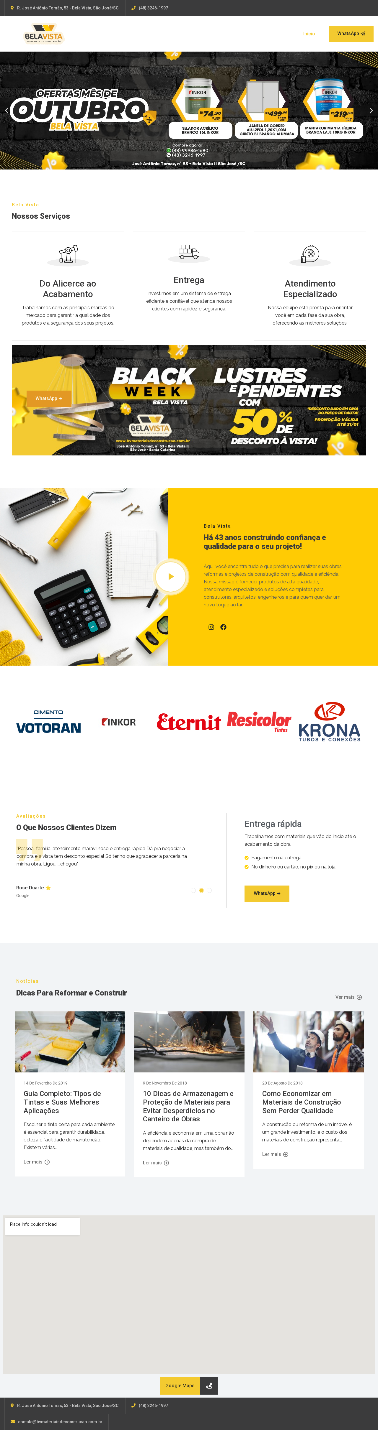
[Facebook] (223, 627)
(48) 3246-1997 (153, 8)
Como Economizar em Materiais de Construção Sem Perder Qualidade (301, 1101)
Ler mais (34, 1161)
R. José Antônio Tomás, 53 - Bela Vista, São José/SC (67, 8)
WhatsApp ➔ (48, 398)
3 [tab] (209, 889)
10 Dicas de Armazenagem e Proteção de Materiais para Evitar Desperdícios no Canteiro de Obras (188, 1105)
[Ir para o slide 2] (189, 165)
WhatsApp (348, 33)
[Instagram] (211, 627)
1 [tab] (193, 889)
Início (309, 34)
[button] (6, 110)
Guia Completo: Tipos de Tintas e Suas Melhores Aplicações (62, 1101)
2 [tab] (201, 889)
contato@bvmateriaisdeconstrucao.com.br (60, 1420)
